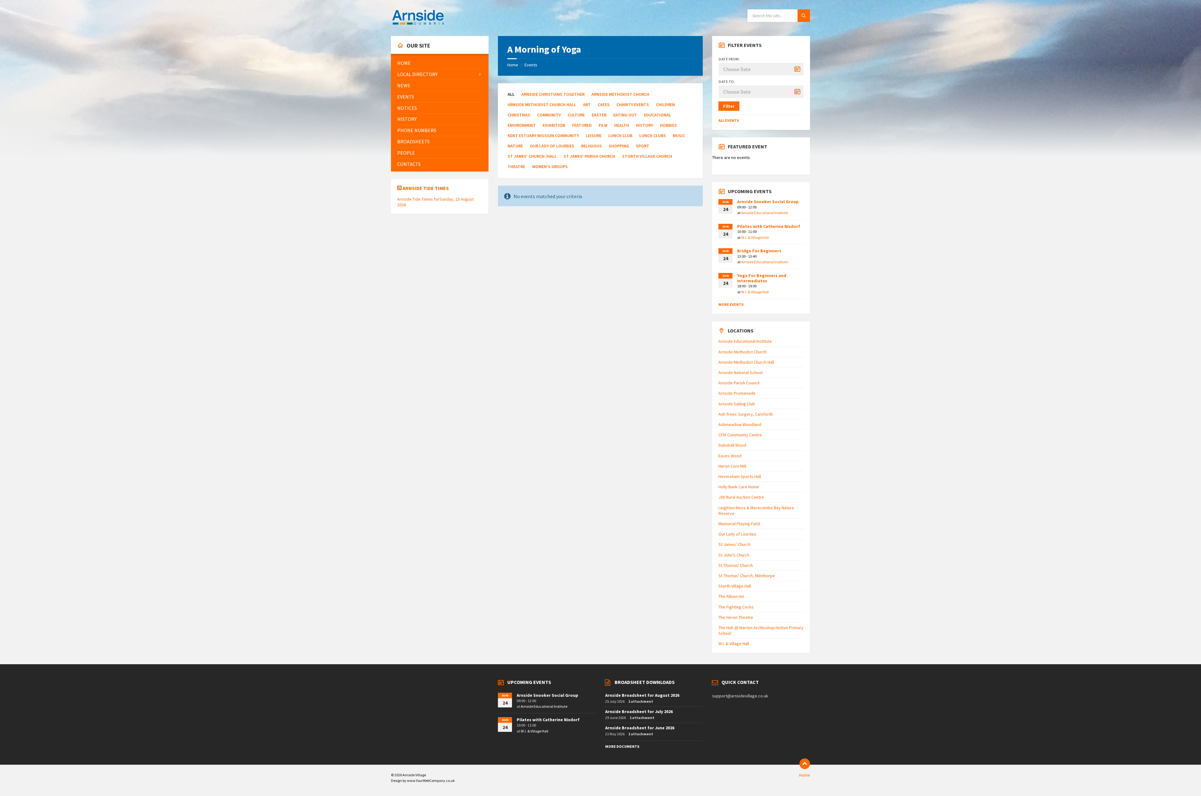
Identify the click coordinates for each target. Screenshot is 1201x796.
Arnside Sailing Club (736, 404)
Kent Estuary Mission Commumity (543, 135)
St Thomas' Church (735, 565)
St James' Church (734, 544)
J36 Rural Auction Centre (741, 497)
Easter (599, 115)
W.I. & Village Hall (755, 237)
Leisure (593, 135)
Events (530, 65)
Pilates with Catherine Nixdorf (768, 226)
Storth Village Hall (734, 586)
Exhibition (554, 125)
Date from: (729, 59)
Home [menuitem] (804, 775)
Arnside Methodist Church (620, 94)
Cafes (604, 104)
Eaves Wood (730, 456)
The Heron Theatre (735, 617)
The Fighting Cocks (736, 607)
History (644, 125)
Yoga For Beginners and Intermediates (761, 278)
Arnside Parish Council (738, 383)
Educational (657, 115)
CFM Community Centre (740, 435)
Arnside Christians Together (553, 94)
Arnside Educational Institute (764, 212)
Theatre (516, 166)
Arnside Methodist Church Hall (542, 104)
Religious (591, 146)
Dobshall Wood (732, 445)
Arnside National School (740, 372)
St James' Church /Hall (532, 156)
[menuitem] (439, 63)
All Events (728, 120)
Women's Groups (550, 166)
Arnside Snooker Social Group (768, 201)
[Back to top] (804, 763)
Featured (582, 125)
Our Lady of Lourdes (552, 146)
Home (512, 65)
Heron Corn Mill (732, 466)
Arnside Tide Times (426, 188)
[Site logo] (418, 24)
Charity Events (632, 104)
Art (587, 104)
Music (679, 135)
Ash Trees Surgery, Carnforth (745, 414)
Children (665, 104)
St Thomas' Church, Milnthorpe (746, 575)
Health (621, 125)
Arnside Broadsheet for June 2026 (639, 728)
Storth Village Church (647, 156)
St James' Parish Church (589, 156)
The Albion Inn (731, 596)
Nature (515, 146)
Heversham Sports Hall (739, 476)
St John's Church (733, 555)
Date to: (727, 81)
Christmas (519, 115)
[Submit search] (804, 15)
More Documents (622, 746)
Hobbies (668, 125)
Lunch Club (620, 135)
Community (549, 115)
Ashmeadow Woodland (739, 424)
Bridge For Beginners (759, 251)
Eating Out (625, 115)
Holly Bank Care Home (738, 487)
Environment (522, 125)
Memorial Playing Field (739, 523)
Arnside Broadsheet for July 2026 (639, 711)
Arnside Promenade (737, 393)
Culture (576, 115)
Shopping (619, 146)
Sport (642, 146)
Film (603, 125)
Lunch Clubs (652, 135)
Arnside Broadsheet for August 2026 (642, 695)
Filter (729, 106)
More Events (730, 304)
